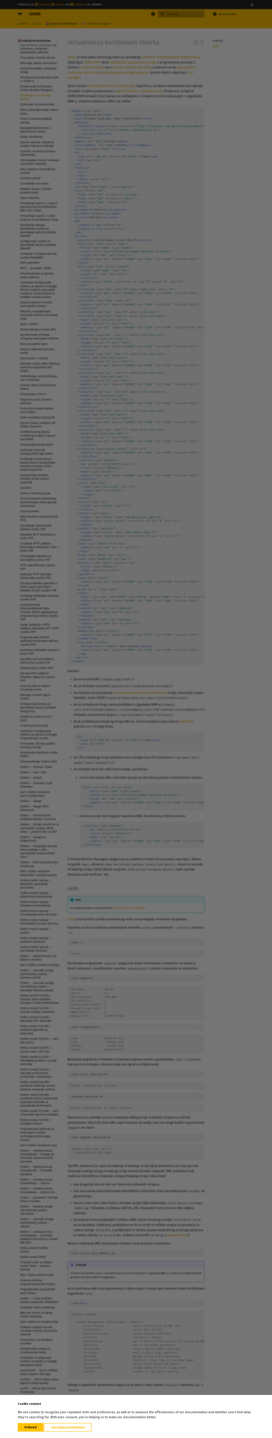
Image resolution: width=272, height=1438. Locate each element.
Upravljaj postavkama (68, 1427)
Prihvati (30, 1427)
